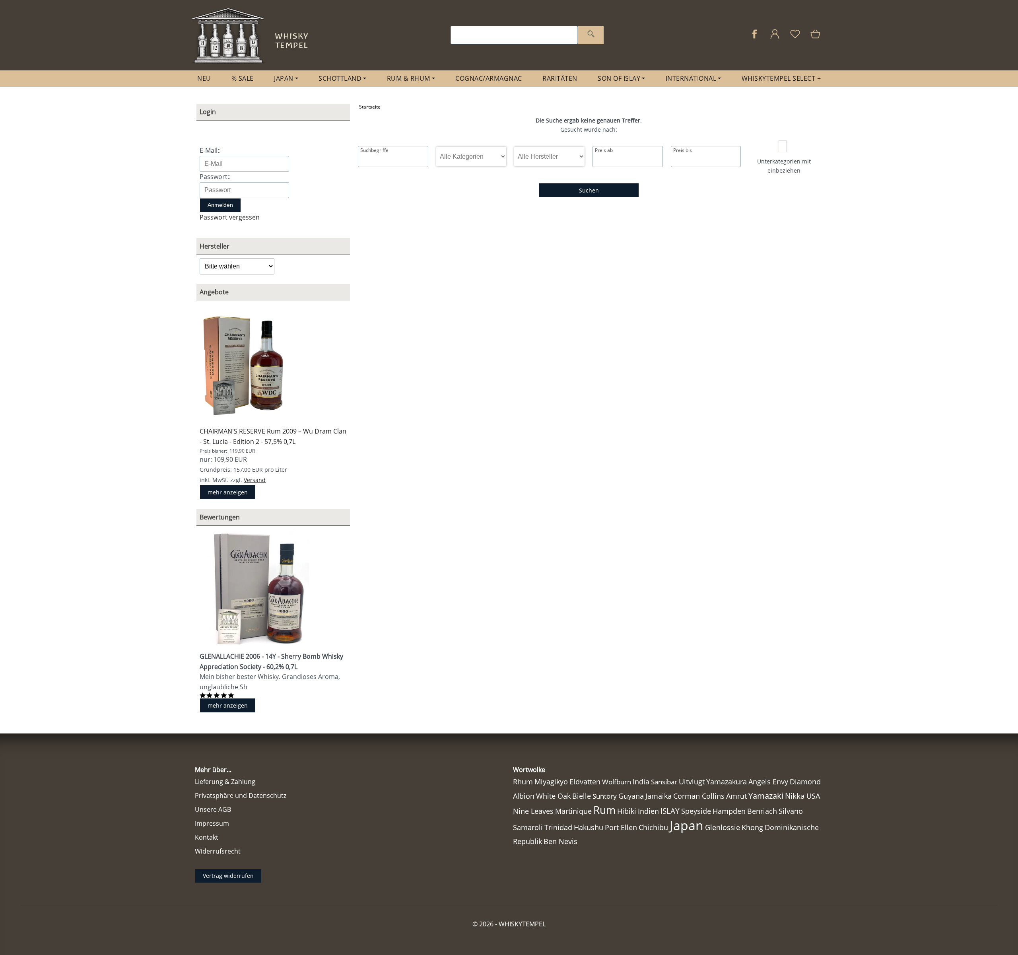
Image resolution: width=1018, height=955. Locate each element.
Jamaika (658, 796)
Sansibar (664, 781)
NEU (204, 78)
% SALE (242, 78)
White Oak (553, 796)
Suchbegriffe (374, 150)
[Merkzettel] (795, 38)
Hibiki (626, 811)
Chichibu (653, 827)
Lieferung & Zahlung (225, 781)
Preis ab (604, 150)
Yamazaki (765, 795)
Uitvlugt (692, 781)
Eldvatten (584, 781)
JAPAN (283, 78)
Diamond (805, 781)
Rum (604, 810)
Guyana (631, 796)
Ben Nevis (560, 841)
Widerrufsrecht (218, 851)
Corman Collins (699, 796)
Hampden (729, 811)
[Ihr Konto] (775, 38)
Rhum (523, 781)
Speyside (696, 811)
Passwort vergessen (230, 217)
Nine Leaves (533, 811)
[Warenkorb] (816, 38)
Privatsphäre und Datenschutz (240, 795)
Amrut (736, 796)
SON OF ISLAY (619, 78)
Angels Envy (768, 781)
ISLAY (670, 810)
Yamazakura (726, 781)
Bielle (581, 796)
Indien (648, 811)
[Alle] (591, 35)
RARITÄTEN (559, 78)
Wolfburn (616, 781)
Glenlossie (722, 827)
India (641, 781)
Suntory (605, 796)
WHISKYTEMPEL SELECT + (781, 78)
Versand (255, 480)
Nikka (795, 795)
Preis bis (682, 150)
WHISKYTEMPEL (522, 924)
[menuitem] (204, 79)
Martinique (573, 811)
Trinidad (558, 827)
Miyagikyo (551, 781)
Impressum (212, 823)
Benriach (762, 811)
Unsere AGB (213, 809)
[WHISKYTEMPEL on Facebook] (754, 38)
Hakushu (588, 827)
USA (813, 796)
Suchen (589, 190)
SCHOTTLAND (340, 78)
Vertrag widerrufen (228, 875)
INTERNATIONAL (691, 78)
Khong (752, 827)
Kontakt (206, 837)
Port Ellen (621, 827)
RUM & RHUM (408, 78)
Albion (523, 796)
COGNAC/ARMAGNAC (488, 78)
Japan (686, 825)
